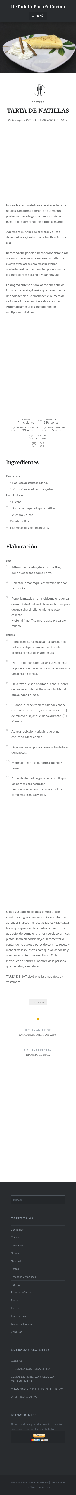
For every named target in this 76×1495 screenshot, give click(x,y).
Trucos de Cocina (21, 1324)
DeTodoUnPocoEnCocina (38, 6)
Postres (38, 102)
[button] (42, 444)
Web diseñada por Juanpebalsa (30, 1482)
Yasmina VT (32, 120)
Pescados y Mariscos (23, 1276)
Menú (40, 15)
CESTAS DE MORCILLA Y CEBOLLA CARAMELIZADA (32, 1379)
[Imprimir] (34, 444)
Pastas (15, 1268)
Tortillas (16, 1308)
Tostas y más (18, 1316)
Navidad (16, 1261)
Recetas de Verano (22, 1292)
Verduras (16, 1331)
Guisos (15, 1253)
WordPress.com (40, 1487)
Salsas (14, 1300)
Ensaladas (17, 1245)
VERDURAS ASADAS (24, 1397)
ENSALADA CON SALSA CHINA (30, 1368)
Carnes (15, 1237)
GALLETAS (38, 1002)
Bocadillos (17, 1229)
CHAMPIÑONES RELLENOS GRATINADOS (37, 1389)
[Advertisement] (38, 164)
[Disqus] (38, 1127)
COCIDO (16, 1360)
